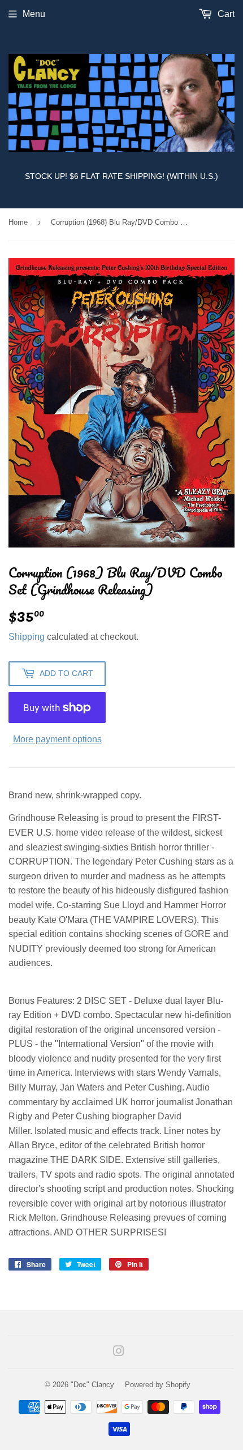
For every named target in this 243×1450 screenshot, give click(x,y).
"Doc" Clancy (92, 1384)
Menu (34, 14)
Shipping (26, 636)
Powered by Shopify (157, 1384)
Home (18, 222)
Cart (225, 14)
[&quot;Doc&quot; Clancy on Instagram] (118, 1352)
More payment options (57, 739)
